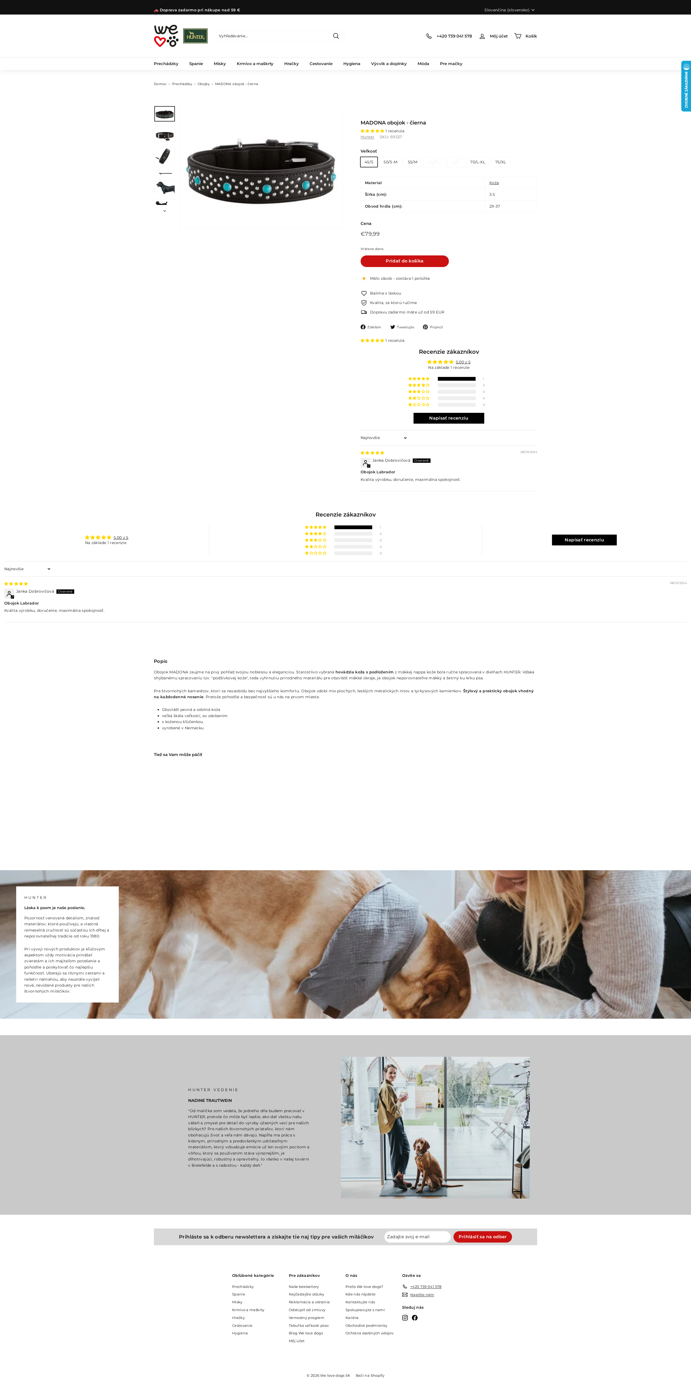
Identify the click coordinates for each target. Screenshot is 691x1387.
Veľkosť (369, 151)
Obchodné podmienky (366, 1325)
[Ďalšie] (164, 209)
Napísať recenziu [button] (449, 418)
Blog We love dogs (306, 1333)
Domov (160, 84)
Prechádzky (166, 63)
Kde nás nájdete (360, 1294)
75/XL (500, 162)
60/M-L (434, 162)
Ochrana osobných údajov (370, 1333)
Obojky (204, 84)
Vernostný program (306, 1317)
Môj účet (297, 1341)
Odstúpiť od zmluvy (307, 1310)
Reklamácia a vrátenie (309, 1302)
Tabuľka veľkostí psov (309, 1325)
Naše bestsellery (304, 1286)
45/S (369, 162)
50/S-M (390, 162)
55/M (412, 162)
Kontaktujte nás (360, 1302)
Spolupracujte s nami (365, 1310)
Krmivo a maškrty (255, 63)
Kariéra (352, 1317)
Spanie (196, 63)
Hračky (291, 63)
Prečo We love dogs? (364, 1286)
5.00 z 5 (463, 362)
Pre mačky (451, 63)
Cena (366, 223)
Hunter (367, 136)
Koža (494, 182)
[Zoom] (261, 167)
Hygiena (351, 63)
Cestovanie (321, 63)
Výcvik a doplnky (389, 63)
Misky (220, 63)
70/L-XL (477, 162)
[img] (372, 452)
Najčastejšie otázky (306, 1294)
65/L (456, 162)
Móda (423, 63)
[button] (373, 131)
